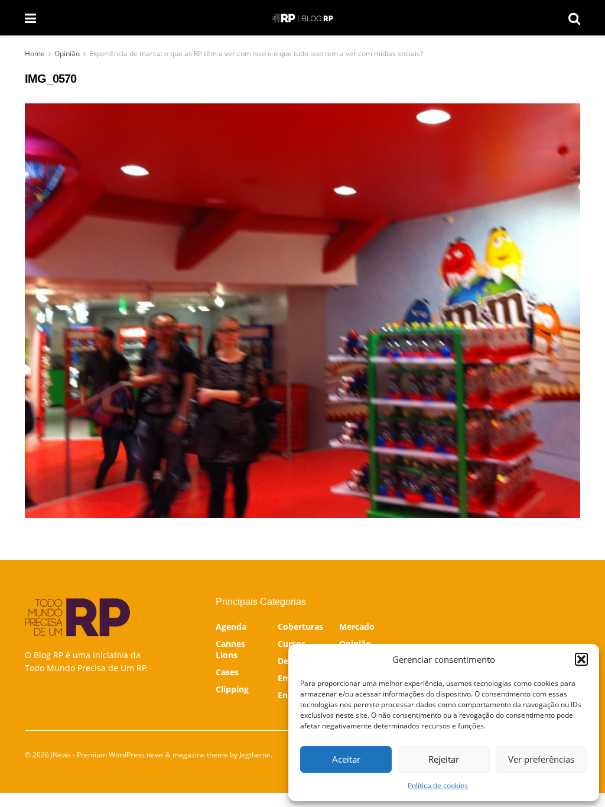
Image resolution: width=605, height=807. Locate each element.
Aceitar (346, 759)
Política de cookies (438, 785)
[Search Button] (574, 17)
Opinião (67, 53)
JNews (61, 755)
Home (35, 53)
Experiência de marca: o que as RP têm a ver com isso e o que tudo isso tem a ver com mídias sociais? (256, 53)
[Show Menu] (30, 17)
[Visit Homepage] (302, 18)
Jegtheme (255, 755)
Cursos (291, 643)
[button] (581, 659)
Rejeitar (443, 759)
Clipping (232, 689)
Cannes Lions (230, 649)
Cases (227, 672)
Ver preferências (541, 759)
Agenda (231, 626)
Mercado (357, 626)
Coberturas (300, 626)
